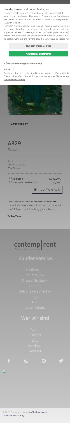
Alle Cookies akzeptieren (38, 54)
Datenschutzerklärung (14, 79)
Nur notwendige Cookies (38, 45)
